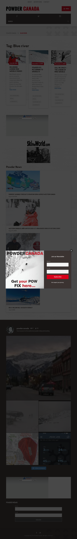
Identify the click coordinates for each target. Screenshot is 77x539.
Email (48, 268)
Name (48, 261)
